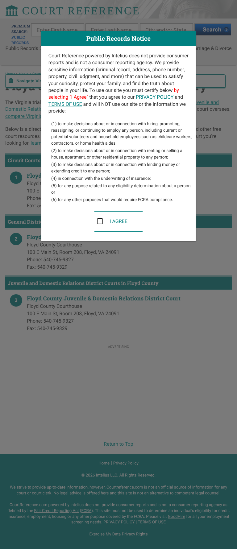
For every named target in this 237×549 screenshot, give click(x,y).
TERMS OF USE (65, 104)
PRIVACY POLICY (154, 97)
